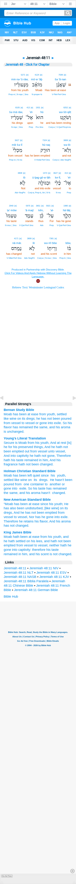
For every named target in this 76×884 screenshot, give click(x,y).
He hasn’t (57, 480)
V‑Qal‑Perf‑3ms (64, 225)
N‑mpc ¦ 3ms (17, 127)
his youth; (56, 504)
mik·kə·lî (17, 144)
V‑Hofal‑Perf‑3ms (42, 160)
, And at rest (57, 443)
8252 (65, 107)
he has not (44, 418)
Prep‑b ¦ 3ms (65, 258)
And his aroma (60, 521)
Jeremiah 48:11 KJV (54, 577)
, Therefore (63, 456)
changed (58, 493)
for (9, 447)
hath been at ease (26, 537)
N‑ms (58, 192)
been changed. (42, 464)
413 (28, 107)
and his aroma (59, 427)
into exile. (55, 423)
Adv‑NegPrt (20, 192)
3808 (65, 140)
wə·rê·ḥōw (50, 242)
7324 (44, 140)
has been (21, 504)
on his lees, (34, 541)
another (55, 484)
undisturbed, (34, 508)
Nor (31, 517)
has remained (56, 488)
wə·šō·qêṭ (65, 112)
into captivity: (21, 550)
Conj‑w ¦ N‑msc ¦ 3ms (47, 258)
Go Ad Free (7, 876)
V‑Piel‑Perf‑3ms (59, 94)
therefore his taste (45, 550)
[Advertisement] (38, 367)
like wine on (23, 480)
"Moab (8, 504)
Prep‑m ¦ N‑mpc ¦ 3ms (18, 94)
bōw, (68, 242)
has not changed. (16, 525)
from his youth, (51, 537)
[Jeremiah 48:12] (71, 406)
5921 (48, 206)
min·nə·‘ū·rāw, (19, 79)
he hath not (37, 456)
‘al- (52, 210)
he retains (26, 521)
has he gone (44, 517)
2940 (11, 206)
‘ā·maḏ (29, 210)
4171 (16, 238)
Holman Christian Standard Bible (30, 471)
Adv (42, 225)
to (23, 423)
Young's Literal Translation (25, 438)
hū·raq (46, 144)
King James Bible (17, 532)
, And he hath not (55, 447)
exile (22, 488)
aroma (35, 493)
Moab (8, 414)
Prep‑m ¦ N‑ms (15, 160)
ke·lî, (58, 177)
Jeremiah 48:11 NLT (18, 572)
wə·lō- (67, 144)
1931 (38, 107)
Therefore (11, 521)
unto (51, 451)
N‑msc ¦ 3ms (11, 225)
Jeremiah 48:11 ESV (51, 572)
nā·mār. (17, 242)
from (30, 443)
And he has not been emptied (35, 512)
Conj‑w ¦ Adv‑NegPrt (62, 160)
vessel (30, 423)
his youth (41, 443)
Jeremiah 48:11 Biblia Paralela (26, 581)
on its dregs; (26, 418)
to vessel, (21, 517)
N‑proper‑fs (37, 94)
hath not (24, 464)
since (45, 475)
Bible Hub (11, 596)
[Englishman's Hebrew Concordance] (70, 238)
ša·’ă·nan (60, 79)
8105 (17, 107)
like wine (10, 418)
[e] (65, 75)
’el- (31, 112)
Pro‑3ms (39, 127)
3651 (38, 206)
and (22, 493)
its (35, 480)
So (65, 423)
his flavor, (41, 521)
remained (30, 460)
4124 (37, 75)
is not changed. (61, 554)
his (52, 475)
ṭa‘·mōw (12, 210)
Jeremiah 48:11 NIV (43, 568)
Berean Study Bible (19, 410)
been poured (62, 418)
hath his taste (13, 460)
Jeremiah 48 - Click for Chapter (27, 64)
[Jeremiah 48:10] (4, 406)
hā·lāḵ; (67, 210)
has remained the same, (30, 427)
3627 (17, 140)
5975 (28, 206)
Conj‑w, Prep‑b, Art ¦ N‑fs (39, 192)
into (14, 488)
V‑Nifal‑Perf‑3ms (14, 258)
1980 (65, 206)
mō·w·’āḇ (36, 79)
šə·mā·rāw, (16, 112)
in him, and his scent (33, 554)
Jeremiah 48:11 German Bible (36, 590)
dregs (42, 480)
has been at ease (25, 414)
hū (41, 112)
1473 (45, 173)
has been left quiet (26, 475)
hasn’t (45, 493)
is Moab (20, 443)
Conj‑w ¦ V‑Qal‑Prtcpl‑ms (60, 127)
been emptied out (16, 451)
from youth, (47, 414)
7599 (60, 75)
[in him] (69, 238)
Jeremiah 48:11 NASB (20, 577)
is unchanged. (14, 431)
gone (43, 423)
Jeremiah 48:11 (15, 568)
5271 (23, 75)
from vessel (12, 423)
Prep (31, 127)
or (37, 423)
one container (33, 484)
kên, (41, 210)
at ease (34, 504)
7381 (51, 238)
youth (60, 475)
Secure (9, 443)
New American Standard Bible (27, 499)
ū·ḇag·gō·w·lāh (41, 177)
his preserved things (27, 447)
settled (62, 414)
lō (24, 177)
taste (41, 488)
